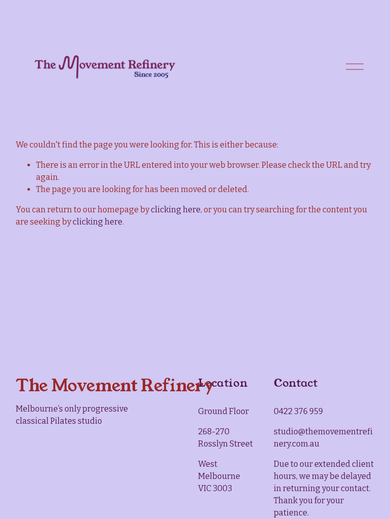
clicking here (176, 209)
